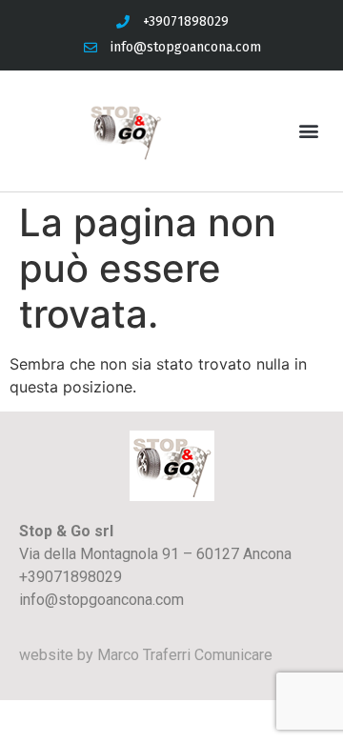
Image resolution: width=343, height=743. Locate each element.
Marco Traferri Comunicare (184, 655)
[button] (308, 131)
